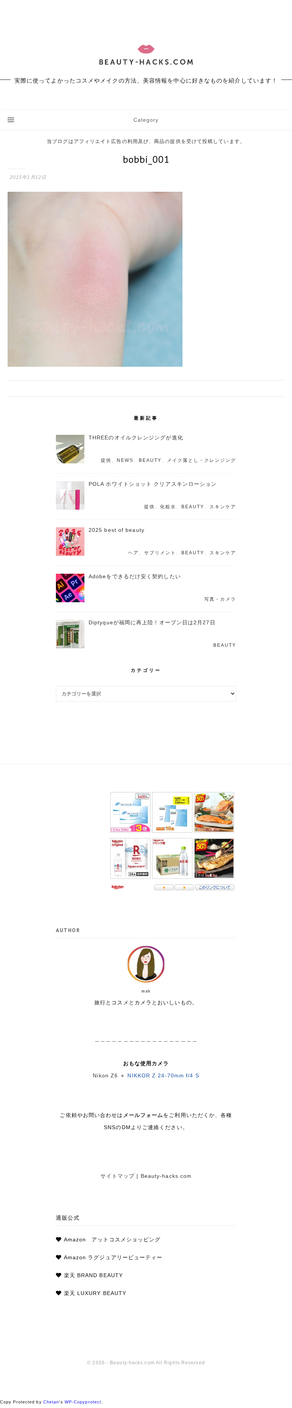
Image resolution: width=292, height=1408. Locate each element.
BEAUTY (150, 460)
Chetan (51, 1402)
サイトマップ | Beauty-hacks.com (146, 1176)
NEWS (125, 460)
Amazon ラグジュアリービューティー (113, 1257)
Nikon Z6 (105, 1075)
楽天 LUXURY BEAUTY (95, 1293)
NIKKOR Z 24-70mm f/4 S (163, 1075)
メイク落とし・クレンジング (201, 460)
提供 (106, 460)
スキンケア (222, 506)
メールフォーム (143, 1115)
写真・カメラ (220, 599)
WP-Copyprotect (83, 1402)
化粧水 (168, 506)
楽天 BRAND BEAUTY (93, 1275)
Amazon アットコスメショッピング (112, 1239)
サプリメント (160, 552)
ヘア (133, 552)
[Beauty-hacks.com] (146, 55)
